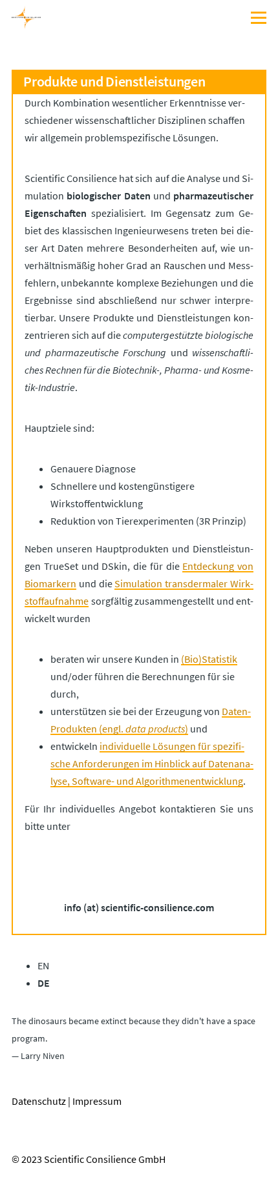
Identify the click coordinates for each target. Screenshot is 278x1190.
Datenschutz (39, 1100)
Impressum (97, 1100)
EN (43, 965)
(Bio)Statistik (209, 658)
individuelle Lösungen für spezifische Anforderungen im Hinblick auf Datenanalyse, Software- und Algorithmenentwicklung (151, 763)
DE (43, 982)
